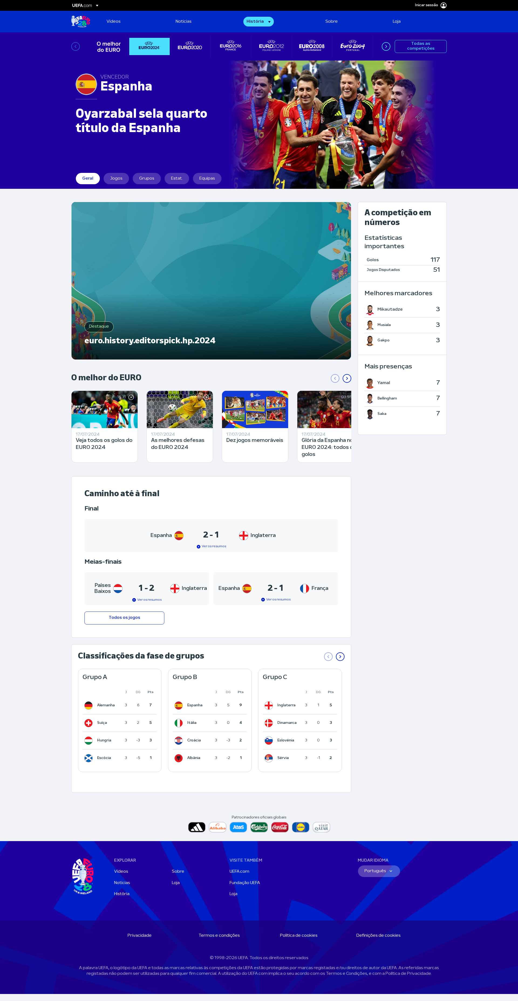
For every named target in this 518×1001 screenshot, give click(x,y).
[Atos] (238, 827)
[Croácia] (179, 740)
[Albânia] (179, 758)
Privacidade (140, 936)
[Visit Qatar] (321, 827)
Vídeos (121, 872)
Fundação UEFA (245, 883)
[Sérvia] (269, 758)
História (122, 894)
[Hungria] (89, 740)
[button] (258, 21)
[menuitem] (134, 21)
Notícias (122, 883)
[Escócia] (89, 758)
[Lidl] (300, 827)
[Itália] (179, 723)
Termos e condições (219, 936)
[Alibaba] (217, 827)
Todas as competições (421, 46)
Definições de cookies (378, 936)
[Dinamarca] (269, 723)
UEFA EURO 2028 (80, 21)
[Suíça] (89, 723)
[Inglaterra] (269, 705)
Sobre (178, 872)
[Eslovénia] (269, 740)
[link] (113, 21)
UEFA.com (239, 872)
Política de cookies (299, 936)
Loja (176, 883)
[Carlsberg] (259, 827)
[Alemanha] (89, 705)
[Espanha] (179, 705)
